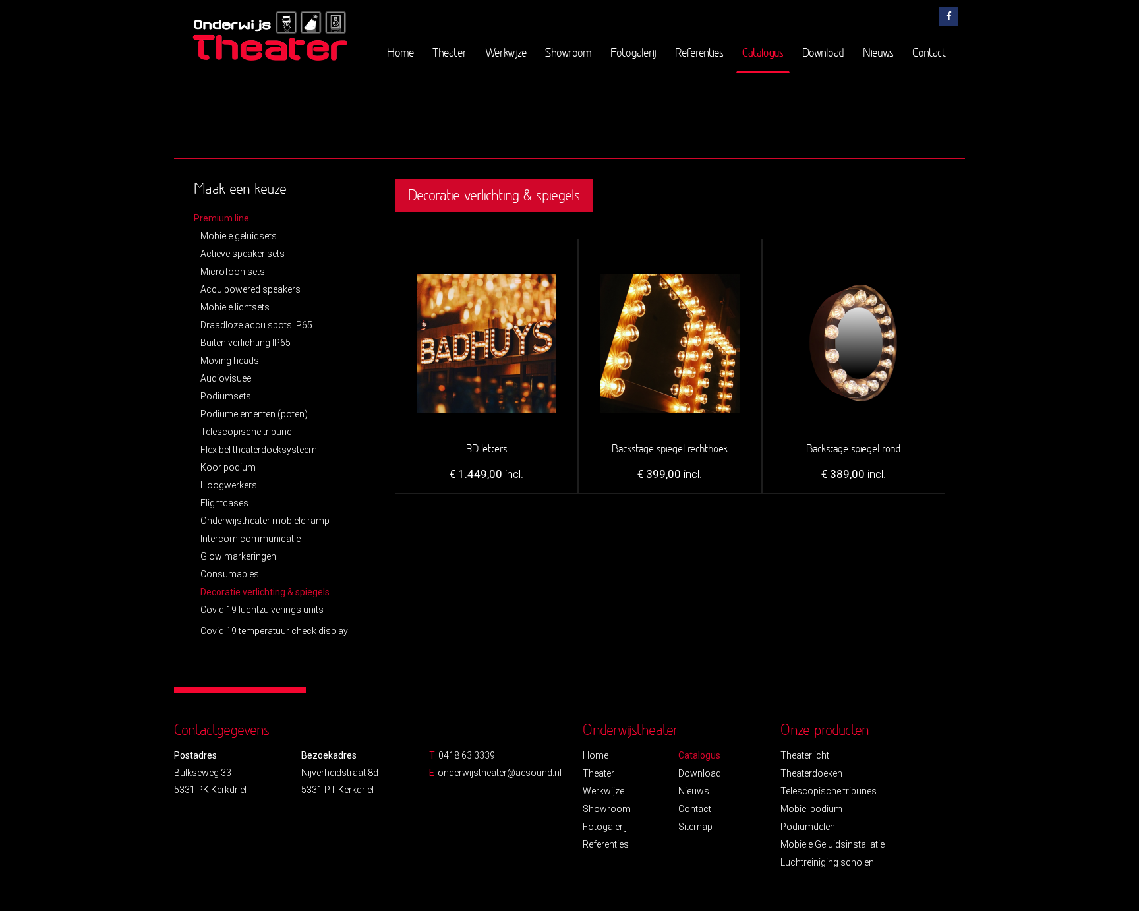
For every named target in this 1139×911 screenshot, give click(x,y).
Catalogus (763, 52)
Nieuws (878, 52)
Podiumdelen (807, 826)
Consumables (229, 574)
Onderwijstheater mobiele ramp (265, 520)
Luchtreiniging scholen (827, 862)
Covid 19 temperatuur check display (274, 631)
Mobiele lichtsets (235, 307)
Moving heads (229, 360)
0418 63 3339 (466, 755)
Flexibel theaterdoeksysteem (258, 449)
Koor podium (228, 467)
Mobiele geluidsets (238, 236)
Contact (929, 52)
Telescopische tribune (245, 431)
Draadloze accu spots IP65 (256, 325)
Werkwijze (506, 52)
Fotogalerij (633, 52)
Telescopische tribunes (828, 791)
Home (400, 52)
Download (823, 52)
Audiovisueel (226, 378)
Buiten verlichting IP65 (245, 343)
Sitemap (695, 826)
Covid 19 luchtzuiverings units (262, 609)
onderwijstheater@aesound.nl (500, 772)
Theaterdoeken (811, 773)
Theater (449, 52)
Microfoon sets (232, 271)
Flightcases (224, 503)
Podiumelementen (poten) (254, 414)
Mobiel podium (811, 809)
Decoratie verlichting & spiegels (265, 592)
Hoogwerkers (228, 485)
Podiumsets (225, 396)
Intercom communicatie (250, 538)
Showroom (568, 52)
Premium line (221, 218)
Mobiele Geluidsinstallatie (832, 844)
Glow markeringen (238, 556)
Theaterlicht (804, 755)
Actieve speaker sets (242, 254)
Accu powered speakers (250, 289)
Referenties (699, 52)
